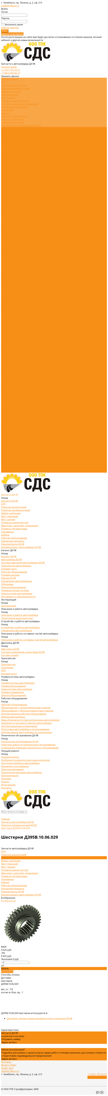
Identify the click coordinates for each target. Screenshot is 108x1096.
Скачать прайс (9, 66)
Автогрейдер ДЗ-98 (11, 131)
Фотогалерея (8, 468)
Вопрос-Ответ (8, 1065)
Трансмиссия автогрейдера (16, 137)
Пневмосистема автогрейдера (68, 184)
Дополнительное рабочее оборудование (23, 409)
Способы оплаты (10, 974)
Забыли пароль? (10, 27)
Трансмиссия (27, 184)
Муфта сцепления (10, 91)
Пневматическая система (15, 162)
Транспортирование (12, 227)
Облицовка (7, 156)
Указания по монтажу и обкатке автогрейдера (26, 196)
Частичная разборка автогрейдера (69, 221)
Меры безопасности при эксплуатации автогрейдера (30, 193)
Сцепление (7, 375)
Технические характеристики (17, 178)
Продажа (6, 461)
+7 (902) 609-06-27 (10, 73)
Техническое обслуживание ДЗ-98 (19, 208)
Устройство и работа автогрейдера (52, 178)
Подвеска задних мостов (14, 100)
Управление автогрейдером (16, 153)
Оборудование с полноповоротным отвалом (25, 403)
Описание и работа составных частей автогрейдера (29, 181)
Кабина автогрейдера (13, 412)
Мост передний (9, 94)
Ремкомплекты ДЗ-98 (12, 122)
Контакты (6, 471)
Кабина (5, 113)
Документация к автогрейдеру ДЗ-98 (21, 125)
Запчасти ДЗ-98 (9, 252)
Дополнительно (10, 233)
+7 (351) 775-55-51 (10, 70)
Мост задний (8, 97)
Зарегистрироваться (12, 33)
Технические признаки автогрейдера (21, 230)
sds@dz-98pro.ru (10, 5)
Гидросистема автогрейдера (16, 165)
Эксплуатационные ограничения (19, 199)
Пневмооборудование (13, 387)
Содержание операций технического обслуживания (29, 437)
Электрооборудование (13, 159)
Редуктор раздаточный (13, 85)
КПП (3, 82)
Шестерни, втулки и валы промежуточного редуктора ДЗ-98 (39, 1018)
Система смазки (10, 369)
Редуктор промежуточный (15, 88)
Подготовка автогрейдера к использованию (25, 202)
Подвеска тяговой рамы (14, 107)
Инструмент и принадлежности (18, 168)
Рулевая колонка (10, 147)
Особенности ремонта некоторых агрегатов (25, 221)
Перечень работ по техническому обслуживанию (28, 211)
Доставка (6, 977)
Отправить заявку (11, 1039)
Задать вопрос (9, 1042)
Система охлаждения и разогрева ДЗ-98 (23, 366)
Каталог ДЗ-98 (8, 301)
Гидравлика (7, 110)
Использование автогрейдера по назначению (26, 205)
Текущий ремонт (10, 218)
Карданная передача (12, 119)
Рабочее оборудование (14, 116)
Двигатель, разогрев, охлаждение (19, 103)
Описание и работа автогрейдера (19, 174)
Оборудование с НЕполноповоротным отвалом (27, 406)
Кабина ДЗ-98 (8, 150)
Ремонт (5, 464)
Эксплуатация (8, 344)
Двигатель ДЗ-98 (10, 184)
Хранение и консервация (15, 224)
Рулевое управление (28, 187)
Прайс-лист (7, 1068)
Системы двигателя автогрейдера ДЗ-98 (23, 134)
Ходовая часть (9, 140)
